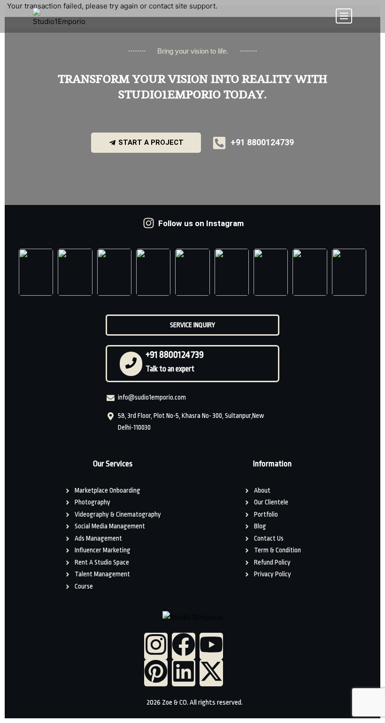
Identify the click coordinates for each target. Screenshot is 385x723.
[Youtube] (211, 646)
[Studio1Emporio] (59, 18)
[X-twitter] (211, 673)
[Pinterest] (156, 673)
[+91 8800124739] (131, 364)
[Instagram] (156, 646)
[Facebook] (183, 646)
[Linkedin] (183, 673)
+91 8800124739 (175, 354)
